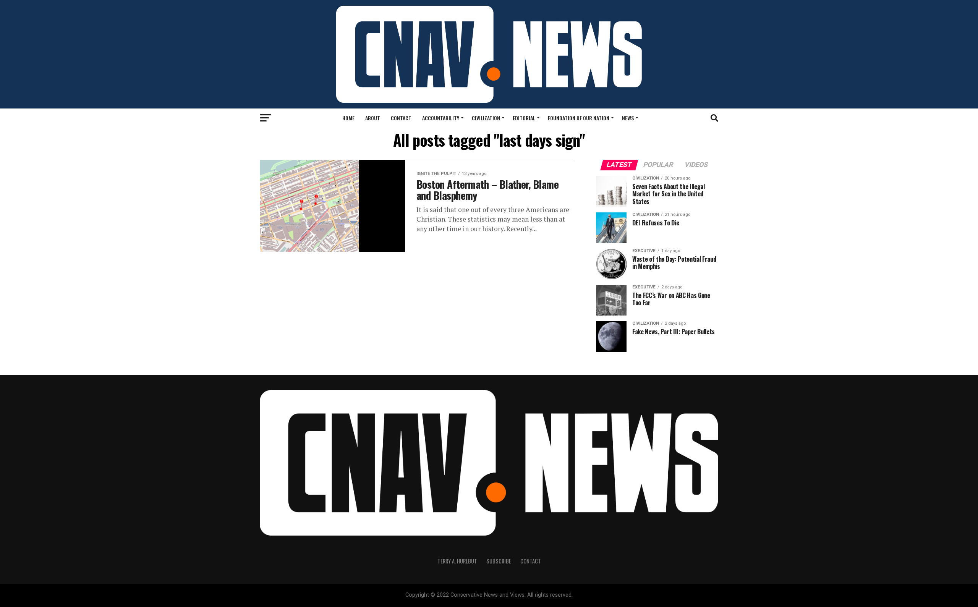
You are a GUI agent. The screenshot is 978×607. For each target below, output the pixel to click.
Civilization (486, 118)
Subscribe (498, 561)
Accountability (440, 118)
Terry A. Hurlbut (457, 561)
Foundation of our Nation (578, 118)
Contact (401, 118)
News (628, 118)
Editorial (524, 118)
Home (348, 118)
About (372, 118)
